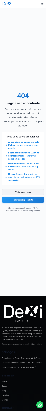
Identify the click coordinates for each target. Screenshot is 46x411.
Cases (4, 386)
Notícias (5, 395)
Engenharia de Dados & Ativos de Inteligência (21, 358)
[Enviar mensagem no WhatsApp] (39, 404)
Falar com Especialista (23, 200)
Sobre (4, 381)
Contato (5, 400)
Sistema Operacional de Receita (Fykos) (19, 367)
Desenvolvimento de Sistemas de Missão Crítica (22, 363)
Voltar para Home (23, 192)
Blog (4, 391)
